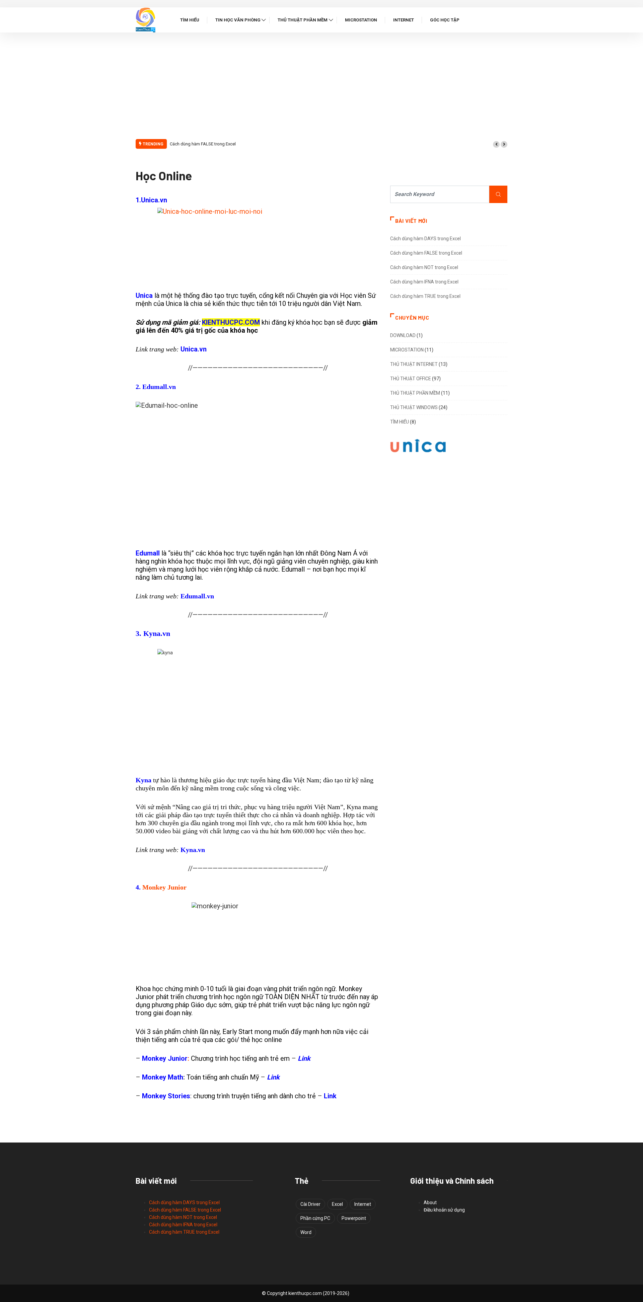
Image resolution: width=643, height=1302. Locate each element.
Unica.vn (194, 349)
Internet (403, 19)
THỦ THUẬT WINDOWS (414, 407)
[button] (496, 144)
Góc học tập (444, 19)
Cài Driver (310, 1204)
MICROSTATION (407, 349)
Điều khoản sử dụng (444, 1210)
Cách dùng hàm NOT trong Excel (424, 267)
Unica (145, 295)
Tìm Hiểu (189, 19)
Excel (337, 1204)
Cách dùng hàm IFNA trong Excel (424, 281)
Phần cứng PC (315, 1218)
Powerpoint (354, 1218)
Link (304, 1058)
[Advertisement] (321, 89)
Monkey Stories (166, 1096)
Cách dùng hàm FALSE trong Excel (203, 143)
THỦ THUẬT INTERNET (414, 364)
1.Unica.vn (151, 200)
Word (305, 1232)
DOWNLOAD (403, 335)
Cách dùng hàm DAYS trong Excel (425, 238)
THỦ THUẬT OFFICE (410, 378)
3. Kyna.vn (153, 633)
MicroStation (361, 19)
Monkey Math (162, 1077)
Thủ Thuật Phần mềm (303, 19)
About (430, 1202)
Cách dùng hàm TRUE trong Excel (425, 296)
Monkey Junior (164, 887)
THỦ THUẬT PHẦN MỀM (415, 393)
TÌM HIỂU (399, 422)
